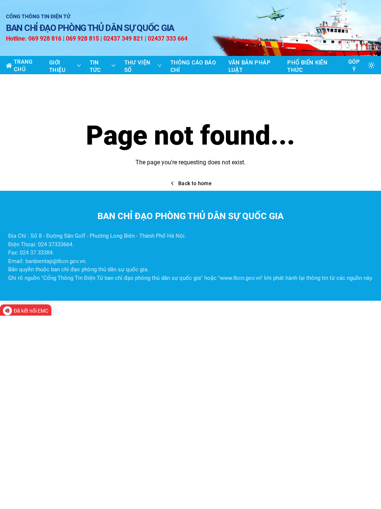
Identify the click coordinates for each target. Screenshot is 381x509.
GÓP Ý (354, 66)
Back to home (195, 183)
